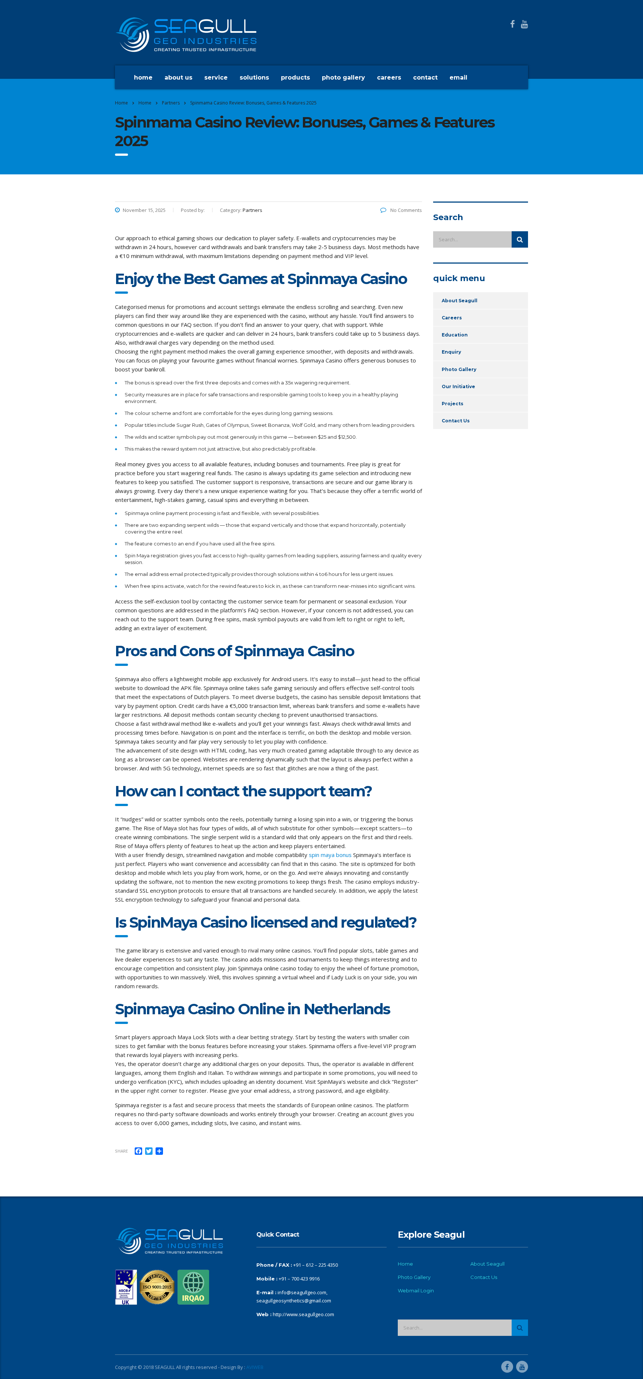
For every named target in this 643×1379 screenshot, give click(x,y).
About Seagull (459, 300)
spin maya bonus (330, 854)
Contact (425, 77)
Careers (389, 77)
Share (121, 1151)
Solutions (254, 77)
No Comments (405, 210)
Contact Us (456, 420)
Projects (452, 403)
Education (455, 335)
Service (216, 77)
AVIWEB (254, 1367)
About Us (178, 77)
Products (295, 77)
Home (143, 77)
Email (458, 77)
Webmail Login (416, 1290)
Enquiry (451, 352)
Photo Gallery (343, 77)
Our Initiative (458, 386)
